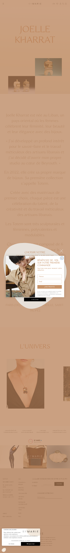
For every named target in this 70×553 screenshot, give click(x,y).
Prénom (40, 273)
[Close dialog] (61, 258)
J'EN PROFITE (50, 287)
